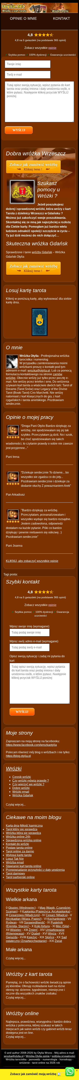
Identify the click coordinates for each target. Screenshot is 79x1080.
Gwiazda (11, 937)
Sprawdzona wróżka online (23, 840)
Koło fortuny (42, 926)
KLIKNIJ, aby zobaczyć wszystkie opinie (32, 560)
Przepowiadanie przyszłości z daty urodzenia (35, 869)
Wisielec (15, 929)
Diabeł (35, 933)
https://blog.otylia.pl (18, 755)
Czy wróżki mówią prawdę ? (30, 780)
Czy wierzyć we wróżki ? (28, 784)
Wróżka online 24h (18, 836)
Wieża (52, 933)
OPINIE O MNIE (23, 18)
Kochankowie (56, 918)
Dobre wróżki (21, 788)
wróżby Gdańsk (42, 252)
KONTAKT (61, 18)
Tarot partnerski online (20, 877)
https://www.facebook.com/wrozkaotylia (31, 744)
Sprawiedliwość (34, 922)
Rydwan (11, 922)
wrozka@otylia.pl (39, 370)
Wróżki (13, 768)
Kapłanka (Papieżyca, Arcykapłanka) (46, 911)
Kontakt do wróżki (17, 844)
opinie (52, 47)
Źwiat (58, 941)
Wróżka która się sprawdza (23, 833)
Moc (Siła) (62, 926)
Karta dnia (12, 825)
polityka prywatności (63, 1056)
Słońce (49, 937)
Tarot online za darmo (20, 851)
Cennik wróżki (21, 776)
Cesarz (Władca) (57, 915)
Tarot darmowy (15, 873)
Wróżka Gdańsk (22, 795)
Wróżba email (15, 862)
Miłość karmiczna (31, 825)
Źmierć (33, 929)
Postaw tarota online (19, 847)
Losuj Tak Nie (15, 858)
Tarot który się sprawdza (21, 829)
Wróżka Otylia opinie (38, 1056)
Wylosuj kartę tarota (19, 855)
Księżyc (32, 937)
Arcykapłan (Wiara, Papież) (24, 918)
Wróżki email (20, 791)
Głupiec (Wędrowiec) (22, 907)
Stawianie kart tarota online (23, 866)
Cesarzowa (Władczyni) (24, 915)
